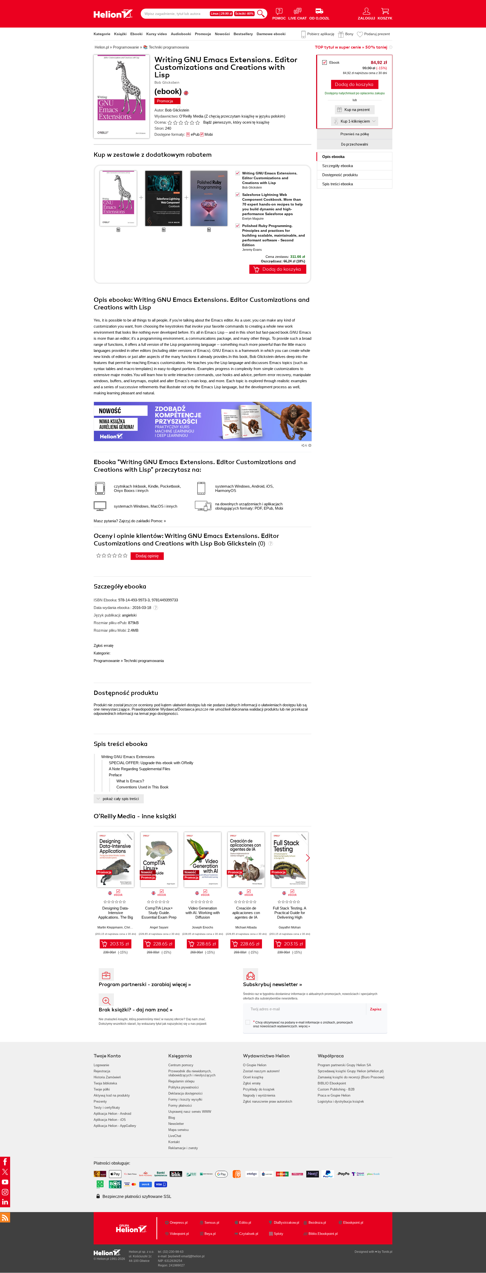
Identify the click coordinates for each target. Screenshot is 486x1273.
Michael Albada (246, 927)
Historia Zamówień (107, 1077)
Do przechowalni (354, 144)
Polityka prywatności (183, 1087)
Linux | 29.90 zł (221, 13)
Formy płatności (180, 1105)
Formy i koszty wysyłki (185, 1099)
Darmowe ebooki (271, 34)
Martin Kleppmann (110, 927)
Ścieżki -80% (244, 13)
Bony (349, 34)
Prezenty (100, 1101)
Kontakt (174, 1142)
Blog (171, 1118)
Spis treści (337, 184)
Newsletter (176, 1124)
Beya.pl (210, 1234)
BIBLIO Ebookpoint (332, 1083)
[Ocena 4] (186, 122)
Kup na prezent (357, 109)
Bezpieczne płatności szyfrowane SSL (137, 1196)
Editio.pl (245, 1222)
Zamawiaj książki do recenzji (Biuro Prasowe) (351, 1077)
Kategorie (102, 34)
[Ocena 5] (192, 122)
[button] (308, 857)
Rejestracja (102, 1071)
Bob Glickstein (177, 110)
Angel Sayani (159, 927)
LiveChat (174, 1136)
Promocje (203, 34)
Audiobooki (181, 34)
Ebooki (136, 34)
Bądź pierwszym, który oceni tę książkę (236, 122)
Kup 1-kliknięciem (355, 121)
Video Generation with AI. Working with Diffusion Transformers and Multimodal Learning (203, 917)
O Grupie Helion (254, 1065)
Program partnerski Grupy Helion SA (344, 1065)
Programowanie (107, 660)
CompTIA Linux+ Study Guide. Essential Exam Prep (158, 912)
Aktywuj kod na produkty (112, 1095)
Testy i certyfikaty (107, 1107)
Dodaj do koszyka (354, 84)
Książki (120, 34)
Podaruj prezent (377, 34)
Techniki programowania (144, 660)
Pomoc (157, 521)
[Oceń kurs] (111, 555)
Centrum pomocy (180, 1065)
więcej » (304, 1026)
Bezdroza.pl (317, 1222)
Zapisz (375, 1009)
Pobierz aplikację (320, 34)
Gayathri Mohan (290, 927)
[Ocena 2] (175, 122)
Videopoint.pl (179, 1234)
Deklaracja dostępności (185, 1093)
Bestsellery (243, 34)
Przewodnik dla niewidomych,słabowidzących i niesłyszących (191, 1073)
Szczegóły (337, 166)
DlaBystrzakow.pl (286, 1222)
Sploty (278, 1234)
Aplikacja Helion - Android (112, 1114)
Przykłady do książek (259, 1089)
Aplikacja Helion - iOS (110, 1120)
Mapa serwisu (178, 1130)
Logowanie (101, 1065)
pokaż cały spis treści (121, 799)
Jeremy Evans (252, 250)
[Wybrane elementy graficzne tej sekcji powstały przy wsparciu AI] (309, 445)
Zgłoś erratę (103, 645)
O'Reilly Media (191, 116)
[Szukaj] (261, 14)
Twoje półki (102, 1089)
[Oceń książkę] (184, 122)
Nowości (222, 34)
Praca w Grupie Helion (334, 1095)
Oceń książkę (253, 1077)
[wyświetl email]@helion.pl (186, 1256)
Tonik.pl (387, 1252)
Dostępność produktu (340, 175)
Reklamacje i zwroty (183, 1148)
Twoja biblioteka (105, 1083)
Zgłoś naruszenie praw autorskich (267, 1101)
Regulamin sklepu (181, 1081)
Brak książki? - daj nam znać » (136, 1010)
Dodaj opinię (147, 556)
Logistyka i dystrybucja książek (341, 1101)
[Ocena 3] (180, 122)
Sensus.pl (212, 1222)
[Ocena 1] (169, 122)
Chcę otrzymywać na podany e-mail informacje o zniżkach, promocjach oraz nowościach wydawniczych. (303, 1024)
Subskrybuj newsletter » (272, 984)
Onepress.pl (179, 1222)
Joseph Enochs (202, 927)
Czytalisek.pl (248, 1234)
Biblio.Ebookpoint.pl (323, 1234)
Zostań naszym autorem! (261, 1071)
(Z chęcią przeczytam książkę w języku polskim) (244, 116)
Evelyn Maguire (253, 218)
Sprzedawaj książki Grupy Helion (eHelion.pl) (350, 1071)
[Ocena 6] (197, 122)
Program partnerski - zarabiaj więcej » (145, 984)
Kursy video (156, 34)
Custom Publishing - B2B (336, 1089)
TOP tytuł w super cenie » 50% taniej (351, 47)
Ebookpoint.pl (353, 1222)
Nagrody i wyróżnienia (259, 1095)
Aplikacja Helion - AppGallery (115, 1126)
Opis (333, 156)
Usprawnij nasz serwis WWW (189, 1111)
